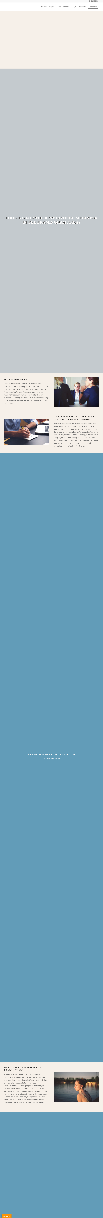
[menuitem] (47, 6)
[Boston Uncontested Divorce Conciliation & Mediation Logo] (16, 6)
